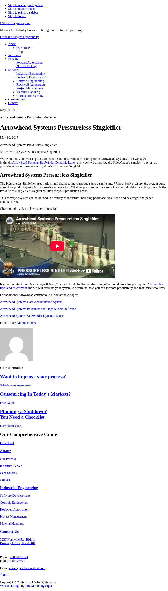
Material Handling (12, 523)
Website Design (10, 586)
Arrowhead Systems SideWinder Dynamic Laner (43, 162)
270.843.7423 (19, 557)
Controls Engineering (14, 502)
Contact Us (9, 531)
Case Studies (8, 473)
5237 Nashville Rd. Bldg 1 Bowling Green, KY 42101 (17, 541)
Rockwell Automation (14, 509)
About (5, 451)
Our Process (8, 459)
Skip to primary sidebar (23, 12)
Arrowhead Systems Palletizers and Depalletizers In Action (38, 309)
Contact (5, 480)
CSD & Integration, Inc (15, 23)
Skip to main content (21, 8)
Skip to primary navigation (25, 5)
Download (7, 443)
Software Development (15, 495)
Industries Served (11, 466)
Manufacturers (26, 323)
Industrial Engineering (19, 488)
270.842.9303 (16, 561)
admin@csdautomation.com (27, 568)
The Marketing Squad (39, 586)
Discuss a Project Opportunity (19, 37)
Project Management (13, 516)
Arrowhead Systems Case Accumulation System (31, 302)
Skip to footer (17, 16)
